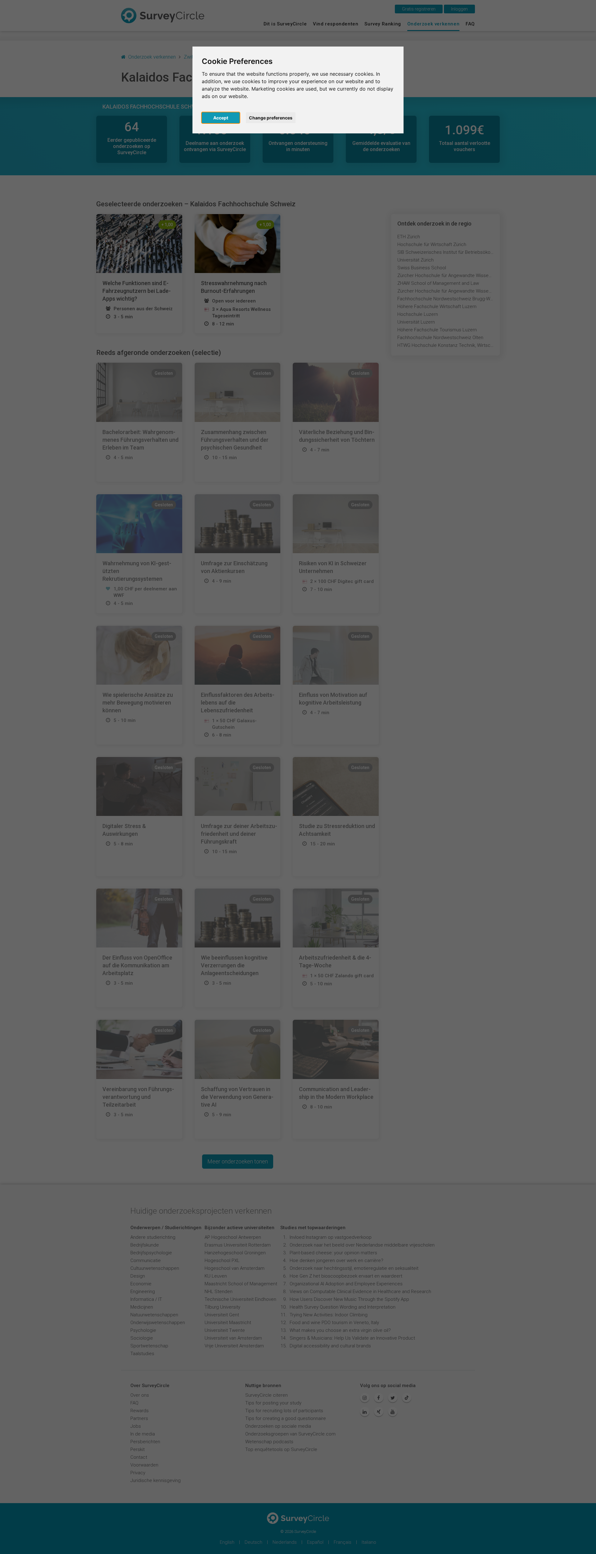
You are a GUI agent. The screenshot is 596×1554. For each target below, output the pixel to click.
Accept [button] (221, 117)
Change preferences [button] (270, 117)
